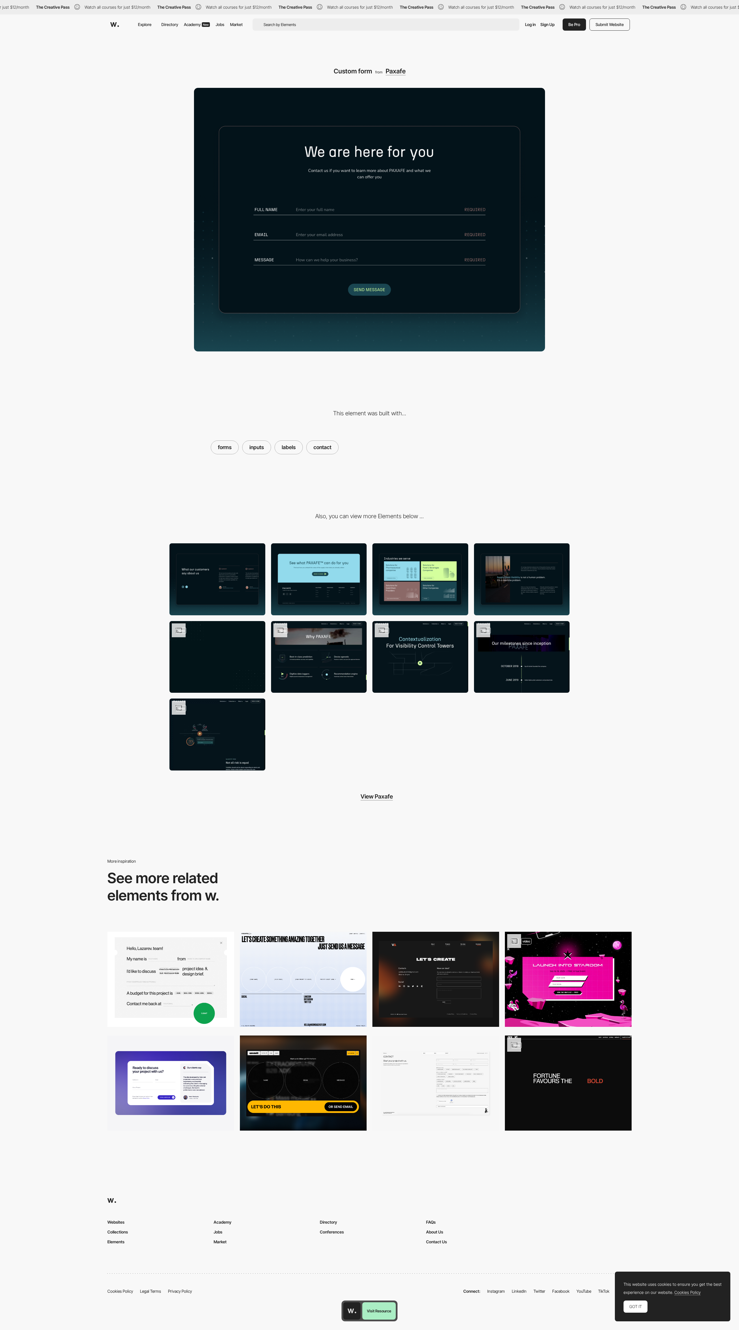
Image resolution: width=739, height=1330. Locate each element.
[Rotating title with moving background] (420, 657)
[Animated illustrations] (217, 657)
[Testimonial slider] (217, 579)
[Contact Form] (170, 1083)
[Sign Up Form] (568, 979)
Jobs (220, 24)
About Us (434, 1231)
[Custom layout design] (522, 579)
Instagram (496, 1291)
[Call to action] (319, 579)
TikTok (603, 1291)
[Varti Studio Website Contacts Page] (435, 979)
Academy (196, 24)
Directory (169, 24)
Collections (117, 1231)
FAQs (431, 1222)
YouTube (583, 1291)
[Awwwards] (114, 24)
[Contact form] (170, 979)
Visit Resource (379, 1311)
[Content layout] (420, 579)
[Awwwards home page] (352, 1311)
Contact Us (436, 1241)
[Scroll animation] (217, 734)
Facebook (561, 1291)
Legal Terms (150, 1291)
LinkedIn (519, 1291)
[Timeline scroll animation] (522, 657)
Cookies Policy (120, 1291)
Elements (115, 1241)
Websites (115, 1222)
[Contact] (435, 1083)
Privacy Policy (180, 1291)
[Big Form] (303, 1083)
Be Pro (574, 24)
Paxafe (396, 71)
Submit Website (610, 24)
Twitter (539, 1291)
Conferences (332, 1231)
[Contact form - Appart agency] (568, 1083)
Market (236, 24)
